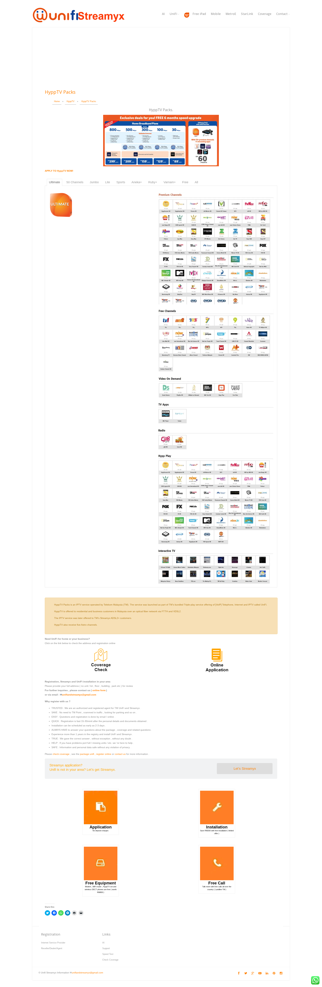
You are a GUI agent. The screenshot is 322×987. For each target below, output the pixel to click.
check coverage (61, 754)
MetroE (231, 14)
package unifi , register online (95, 754)
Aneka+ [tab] (136, 182)
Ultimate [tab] (54, 182)
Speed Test (107, 954)
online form (98, 690)
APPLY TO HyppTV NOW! (59, 170)
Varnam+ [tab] (170, 182)
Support (106, 948)
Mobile (216, 14)
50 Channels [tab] (74, 182)
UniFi (173, 14)
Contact (282, 14)
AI (163, 14)
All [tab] (196, 182)
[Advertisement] (161, 62)
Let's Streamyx (245, 768)
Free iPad (199, 14)
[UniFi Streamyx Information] (78, 24)
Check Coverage (110, 960)
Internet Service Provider (53, 942)
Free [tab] (185, 182)
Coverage (264, 14)
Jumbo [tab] (94, 182)
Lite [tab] (107, 182)
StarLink (247, 14)
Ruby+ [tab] (152, 182)
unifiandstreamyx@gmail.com (79, 694)
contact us (120, 754)
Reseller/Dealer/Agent (51, 948)
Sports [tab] (120, 182)
